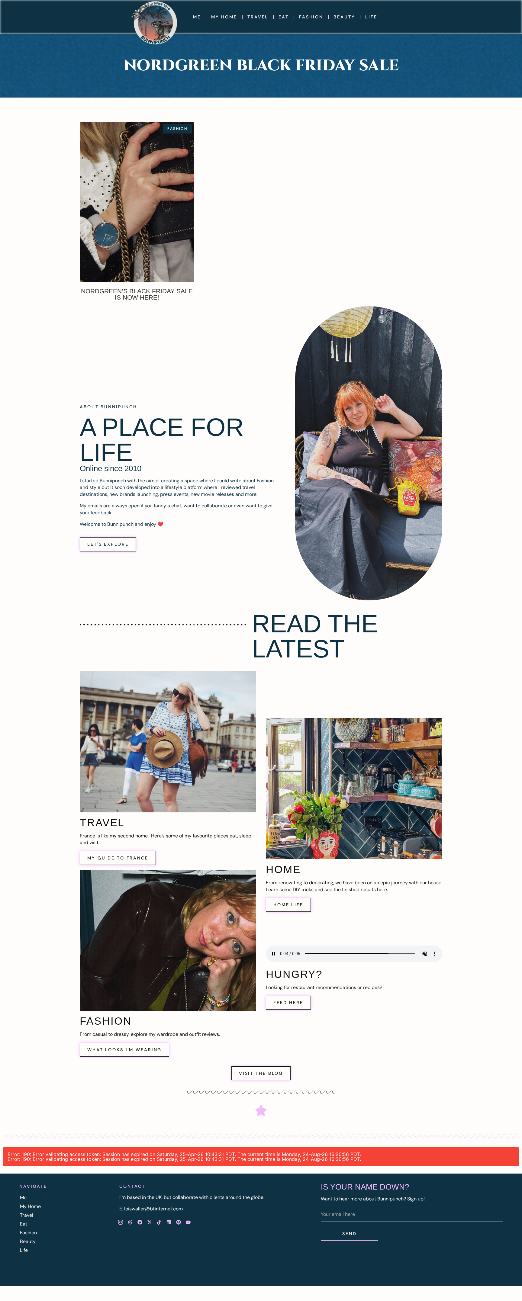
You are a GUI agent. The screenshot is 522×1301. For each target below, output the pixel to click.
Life (371, 17)
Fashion (311, 17)
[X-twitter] (149, 1222)
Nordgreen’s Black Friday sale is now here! (137, 294)
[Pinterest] (178, 1222)
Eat (284, 17)
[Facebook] (140, 1222)
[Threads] (130, 1222)
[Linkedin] (169, 1222)
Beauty (344, 17)
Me (197, 17)
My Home (224, 17)
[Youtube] (188, 1222)
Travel (257, 17)
